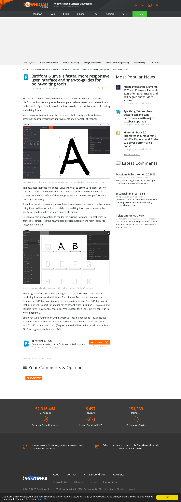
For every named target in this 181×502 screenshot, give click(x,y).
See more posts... (132, 154)
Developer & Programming (117, 62)
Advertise (118, 474)
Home (25, 69)
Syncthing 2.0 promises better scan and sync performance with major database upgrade (139, 116)
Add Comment (34, 378)
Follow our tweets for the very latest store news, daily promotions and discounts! (56, 447)
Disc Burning (139, 62)
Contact (71, 474)
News (140, 14)
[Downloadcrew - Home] (35, 5)
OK (167, 497)
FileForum (93, 481)
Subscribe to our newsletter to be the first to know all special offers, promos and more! (130, 447)
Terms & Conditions (94, 474)
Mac (52, 14)
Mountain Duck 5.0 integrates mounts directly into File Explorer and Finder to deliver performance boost (141, 139)
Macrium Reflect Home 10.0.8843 (135, 174)
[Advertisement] (90, 38)
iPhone (80, 14)
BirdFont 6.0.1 (61, 98)
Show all (155, 62)
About (57, 474)
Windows (37, 14)
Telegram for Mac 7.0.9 (130, 215)
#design (27, 358)
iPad (95, 14)
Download (97, 342)
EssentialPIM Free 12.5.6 (130, 193)
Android (110, 14)
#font (35, 358)
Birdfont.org (29, 329)
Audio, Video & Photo (49, 62)
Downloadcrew (110, 481)
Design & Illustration (93, 62)
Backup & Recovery (71, 62)
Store (125, 14)
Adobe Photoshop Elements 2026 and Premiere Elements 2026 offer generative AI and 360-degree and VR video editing (141, 93)
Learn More (43, 499)
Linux (66, 14)
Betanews (78, 481)
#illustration (45, 358)
